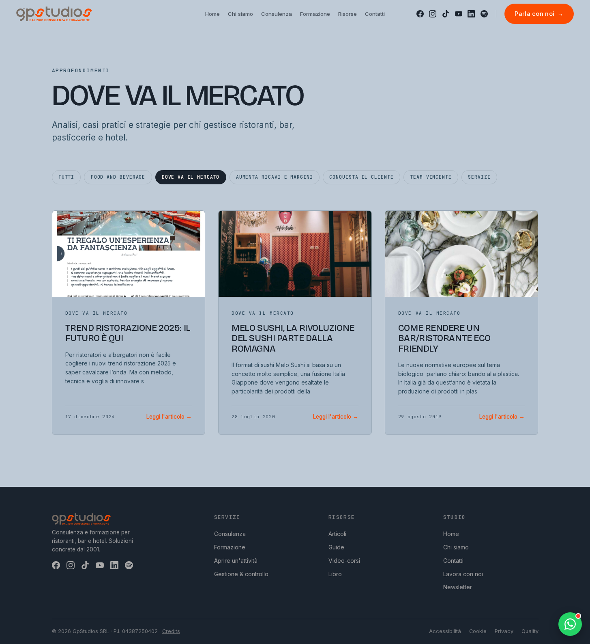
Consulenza (230, 533)
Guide (336, 547)
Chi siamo (456, 547)
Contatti (453, 560)
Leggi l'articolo (169, 416)
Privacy (504, 631)
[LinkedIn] (471, 13)
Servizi (479, 177)
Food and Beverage (118, 177)
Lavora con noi (463, 574)
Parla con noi (539, 13)
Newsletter (457, 586)
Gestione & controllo (241, 574)
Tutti (66, 177)
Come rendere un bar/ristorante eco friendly (444, 338)
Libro (335, 574)
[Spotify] (484, 13)
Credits (171, 631)
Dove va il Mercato (191, 177)
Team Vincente (431, 177)
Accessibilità (445, 631)
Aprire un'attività (235, 560)
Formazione (229, 547)
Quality (530, 631)
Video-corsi (344, 560)
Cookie (478, 631)
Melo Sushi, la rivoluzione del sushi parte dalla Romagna (293, 338)
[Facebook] (420, 13)
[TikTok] (445, 13)
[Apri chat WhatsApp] (570, 624)
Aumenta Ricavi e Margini (274, 177)
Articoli (337, 533)
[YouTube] (458, 13)
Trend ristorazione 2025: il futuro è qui (128, 333)
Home (451, 533)
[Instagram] (432, 13)
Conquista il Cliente (361, 177)
